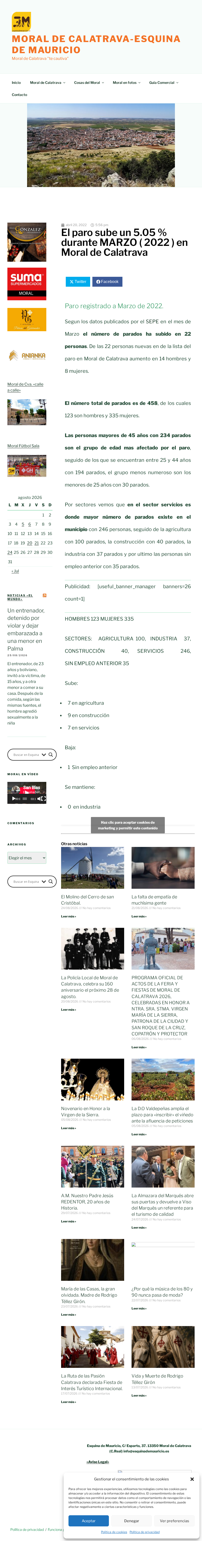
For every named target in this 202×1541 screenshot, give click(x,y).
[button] (192, 1479)
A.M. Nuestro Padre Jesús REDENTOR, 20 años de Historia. (87, 1202)
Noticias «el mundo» (20, 597)
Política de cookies (114, 1532)
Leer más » (68, 916)
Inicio (16, 82)
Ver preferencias (174, 1521)
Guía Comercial (161, 82)
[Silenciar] (39, 798)
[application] (26, 793)
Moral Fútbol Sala (23, 446)
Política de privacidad (145, 1532)
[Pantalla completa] (43, 798)
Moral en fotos (124, 82)
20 (29, 543)
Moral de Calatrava (45, 82)
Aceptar (89, 1521)
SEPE (152, 322)
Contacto (19, 95)
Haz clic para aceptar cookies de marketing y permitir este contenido (128, 825)
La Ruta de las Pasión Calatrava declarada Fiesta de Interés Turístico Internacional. (92, 1382)
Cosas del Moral (87, 82)
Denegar (131, 1521)
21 (36, 543)
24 (9, 552)
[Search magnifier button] (50, 754)
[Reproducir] (13, 798)
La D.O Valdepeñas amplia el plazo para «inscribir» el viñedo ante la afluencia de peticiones (162, 1114)
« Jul (15, 571)
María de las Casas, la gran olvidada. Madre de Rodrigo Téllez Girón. (89, 1295)
